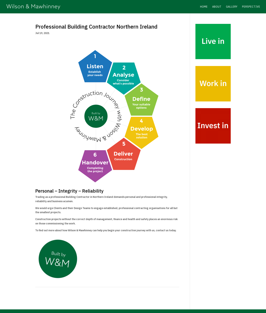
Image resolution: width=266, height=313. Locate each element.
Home (204, 6)
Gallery (232, 6)
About (216, 6)
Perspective (251, 6)
